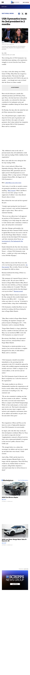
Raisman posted (18, 291)
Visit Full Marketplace (23, 480)
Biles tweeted (11, 190)
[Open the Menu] (2, 2)
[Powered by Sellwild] (26, 569)
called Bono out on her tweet (13, 183)
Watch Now (25, 2)
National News (8, 13)
